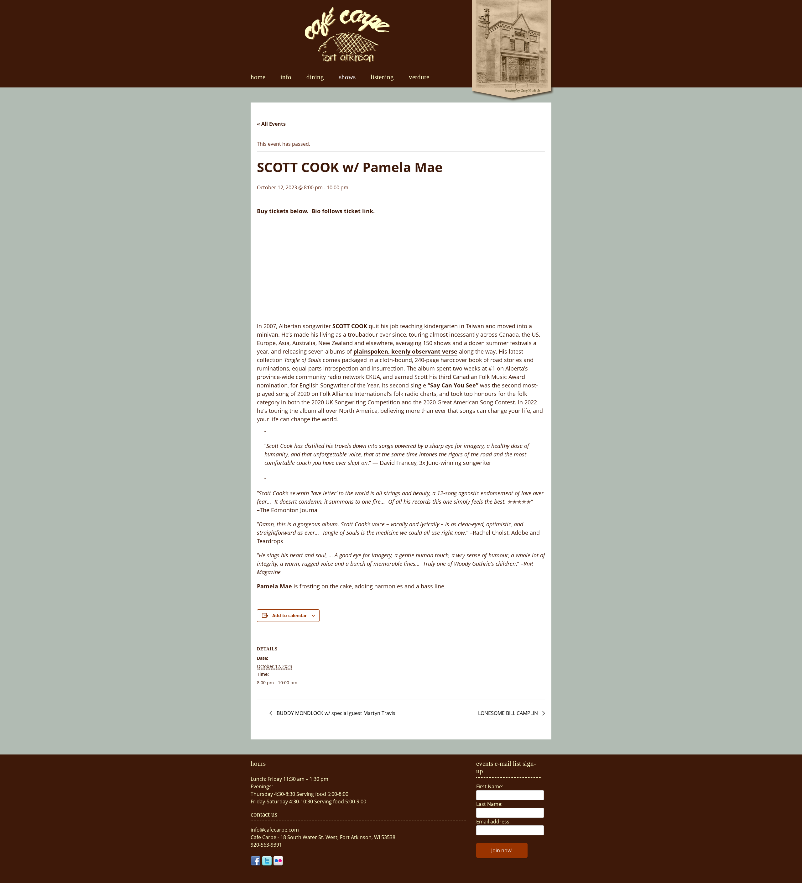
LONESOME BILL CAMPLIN (508, 713)
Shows (347, 77)
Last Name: (489, 804)
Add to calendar (289, 615)
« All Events (271, 123)
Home (258, 77)
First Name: (489, 786)
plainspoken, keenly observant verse (405, 351)
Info (285, 77)
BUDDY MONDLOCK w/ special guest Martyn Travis (335, 713)
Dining (315, 77)
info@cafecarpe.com (275, 829)
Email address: (493, 821)
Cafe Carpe (347, 34)
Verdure (419, 77)
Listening (382, 77)
